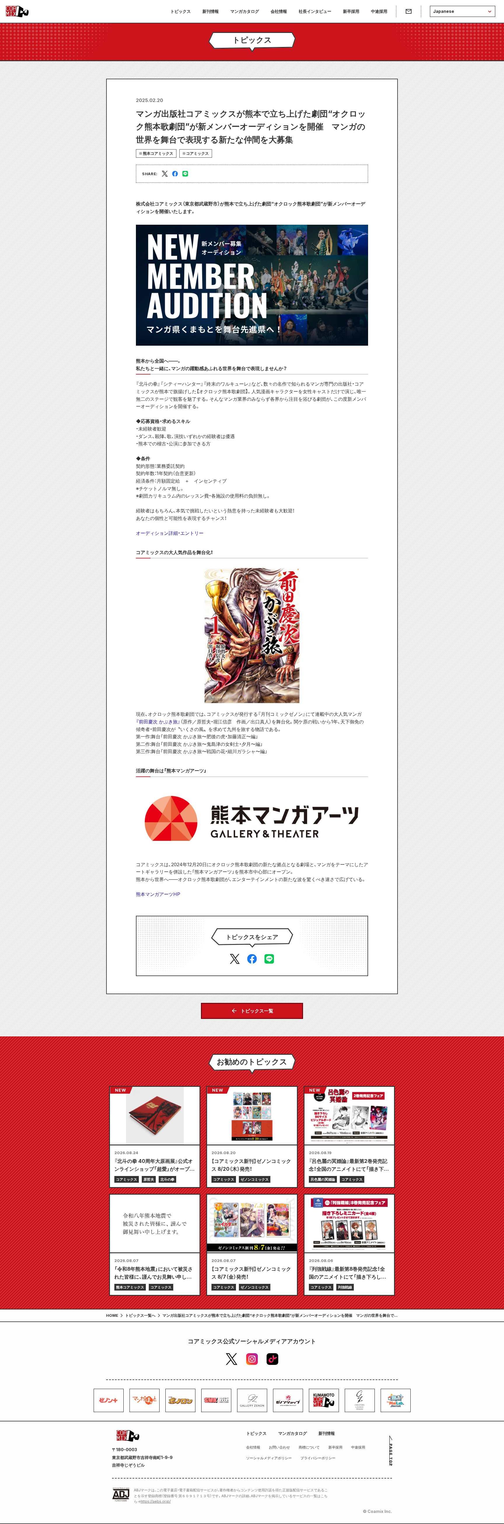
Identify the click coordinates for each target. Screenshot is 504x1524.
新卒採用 (351, 11)
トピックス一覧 (257, 1011)
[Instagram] (252, 1359)
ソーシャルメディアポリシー (269, 1458)
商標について (309, 1447)
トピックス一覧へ (140, 1315)
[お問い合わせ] (408, 11)
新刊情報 (210, 11)
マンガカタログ (244, 11)
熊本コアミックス (158, 153)
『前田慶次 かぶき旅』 (158, 722)
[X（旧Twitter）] (231, 1359)
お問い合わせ (279, 1447)
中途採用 (379, 11)
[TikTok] (272, 1359)
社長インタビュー (315, 11)
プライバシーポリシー (317, 1458)
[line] (185, 174)
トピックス (180, 11)
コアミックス (197, 153)
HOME (112, 1315)
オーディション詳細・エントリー (170, 533)
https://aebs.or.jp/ (156, 1501)
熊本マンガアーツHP (158, 894)
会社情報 (279, 11)
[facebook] (175, 174)
